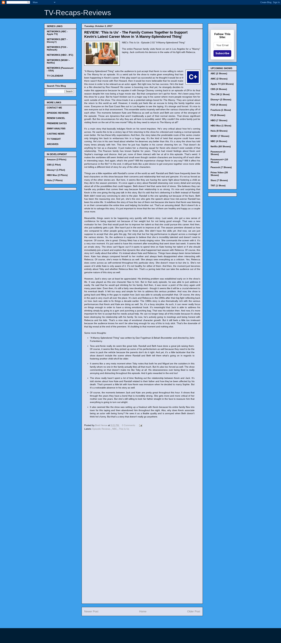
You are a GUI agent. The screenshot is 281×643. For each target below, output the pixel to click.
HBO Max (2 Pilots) (57, 175)
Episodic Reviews (101, 429)
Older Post (193, 611)
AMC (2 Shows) (219, 78)
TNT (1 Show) (218, 185)
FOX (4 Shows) (219, 104)
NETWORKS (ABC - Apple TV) (57, 32)
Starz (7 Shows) (219, 180)
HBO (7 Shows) (219, 120)
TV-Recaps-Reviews (77, 12)
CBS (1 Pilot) (54, 164)
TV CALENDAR (55, 75)
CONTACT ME (54, 107)
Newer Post (91, 611)
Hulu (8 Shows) (219, 130)
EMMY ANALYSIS (56, 128)
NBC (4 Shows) (219, 141)
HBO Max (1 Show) (221, 125)
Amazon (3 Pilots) (56, 159)
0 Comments (128, 425)
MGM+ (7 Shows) (220, 136)
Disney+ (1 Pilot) (56, 170)
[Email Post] (140, 425)
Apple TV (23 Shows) (222, 84)
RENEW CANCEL (56, 118)
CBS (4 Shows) (219, 89)
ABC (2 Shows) (219, 73)
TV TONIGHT (54, 139)
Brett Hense (101, 425)
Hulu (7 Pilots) (55, 180)
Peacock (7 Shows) (221, 167)
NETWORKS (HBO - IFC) (60, 55)
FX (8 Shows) (218, 115)
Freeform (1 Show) (221, 110)
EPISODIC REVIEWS (57, 113)
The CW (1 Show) (220, 94)
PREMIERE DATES (57, 123)
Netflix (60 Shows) (221, 146)
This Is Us (124, 429)
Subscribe (222, 53)
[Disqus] (142, 476)
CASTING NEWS (55, 133)
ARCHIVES (52, 144)
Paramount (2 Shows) (218, 153)
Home (142, 611)
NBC (115, 429)
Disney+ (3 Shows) (221, 99)
